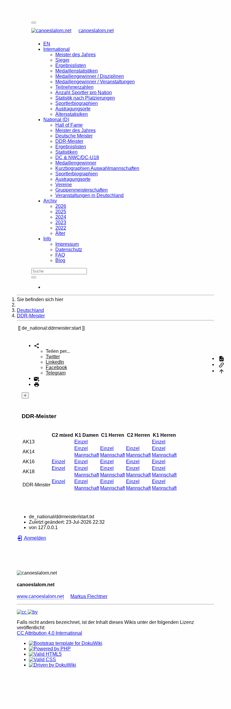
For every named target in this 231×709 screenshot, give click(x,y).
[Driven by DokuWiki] (52, 664)
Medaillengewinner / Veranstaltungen (95, 81)
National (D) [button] (56, 119)
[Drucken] (36, 384)
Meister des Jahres (75, 54)
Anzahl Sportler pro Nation (83, 92)
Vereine (63, 184)
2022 (60, 227)
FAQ (60, 254)
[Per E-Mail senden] (36, 378)
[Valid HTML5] (45, 654)
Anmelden (34, 538)
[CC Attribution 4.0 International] (27, 612)
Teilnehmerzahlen (74, 87)
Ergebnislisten (70, 65)
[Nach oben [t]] (221, 371)
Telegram (56, 372)
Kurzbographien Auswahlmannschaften (97, 168)
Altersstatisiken (71, 114)
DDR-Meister (69, 141)
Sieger (62, 60)
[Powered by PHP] (50, 648)
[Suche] (33, 277)
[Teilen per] (36, 345)
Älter (60, 233)
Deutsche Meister (74, 135)
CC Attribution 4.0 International (49, 633)
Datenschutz (68, 249)
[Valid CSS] (42, 659)
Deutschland (30, 310)
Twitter (53, 356)
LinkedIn (55, 362)
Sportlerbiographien (76, 103)
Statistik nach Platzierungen (85, 97)
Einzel (81, 441)
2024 (60, 217)
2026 (60, 206)
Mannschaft (86, 455)
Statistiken (66, 152)
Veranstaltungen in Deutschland (89, 195)
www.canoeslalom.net (40, 596)
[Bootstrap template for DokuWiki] (65, 643)
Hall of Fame (69, 125)
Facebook (56, 367)
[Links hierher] (221, 364)
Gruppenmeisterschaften (81, 190)
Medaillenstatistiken (76, 70)
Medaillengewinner (75, 162)
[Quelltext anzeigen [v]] (221, 358)
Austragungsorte (73, 108)
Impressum (67, 244)
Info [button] (47, 238)
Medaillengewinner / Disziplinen (89, 76)
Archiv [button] (50, 200)
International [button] (56, 49)
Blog (60, 260)
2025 (60, 211)
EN (46, 43)
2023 (60, 222)
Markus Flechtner (88, 596)
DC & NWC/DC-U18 (77, 157)
